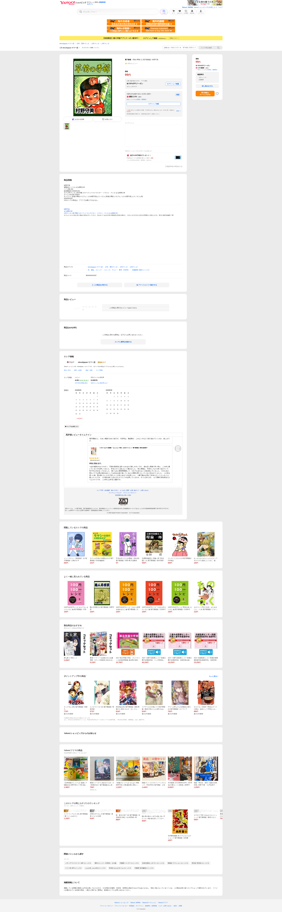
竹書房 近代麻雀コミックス (144, 868)
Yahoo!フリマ (163, 902)
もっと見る (213, 676)
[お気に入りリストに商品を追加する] (217, 93)
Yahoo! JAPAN (187, 7)
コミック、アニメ (110, 270)
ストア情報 (99, 370)
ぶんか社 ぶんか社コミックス (95, 868)
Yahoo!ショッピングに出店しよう (205, 7)
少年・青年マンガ (83, 43)
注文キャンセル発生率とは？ (99, 383)
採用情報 (154, 906)
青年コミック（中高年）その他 (105, 863)
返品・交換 (89, 370)
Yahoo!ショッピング (121, 902)
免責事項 (147, 906)
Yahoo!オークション (149, 902)
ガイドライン (140, 906)
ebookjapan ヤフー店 (66, 43)
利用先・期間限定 (141, 99)
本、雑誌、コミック (95, 270)
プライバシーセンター (121, 906)
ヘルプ (220, 7)
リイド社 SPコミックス (73, 868)
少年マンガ (95, 43)
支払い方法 (67, 370)
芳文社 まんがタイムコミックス (120, 868)
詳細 (177, 111)
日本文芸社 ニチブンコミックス (153, 863)
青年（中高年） (124, 270)
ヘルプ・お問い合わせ (164, 906)
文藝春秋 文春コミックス (140, 270)
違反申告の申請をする (174, 166)
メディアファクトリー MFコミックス (78, 863)
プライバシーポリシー (106, 906)
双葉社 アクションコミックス (178, 863)
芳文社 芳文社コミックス (200, 863)
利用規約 (131, 906)
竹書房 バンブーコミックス (129, 863)
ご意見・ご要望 (177, 906)
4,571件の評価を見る (81, 383)
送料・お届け (78, 370)
